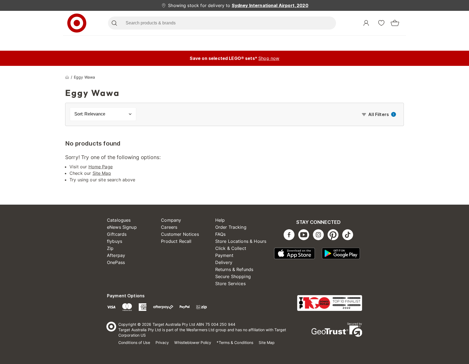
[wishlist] (381, 23)
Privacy (162, 342)
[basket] (395, 23)
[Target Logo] (76, 23)
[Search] (114, 23)
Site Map (102, 173)
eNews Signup (122, 227)
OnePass (116, 262)
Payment (224, 255)
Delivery (223, 262)
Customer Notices (180, 234)
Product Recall (176, 241)
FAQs (220, 234)
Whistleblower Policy (192, 342)
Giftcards (116, 234)
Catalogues (119, 220)
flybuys (114, 241)
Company (171, 220)
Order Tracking (230, 227)
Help (220, 220)
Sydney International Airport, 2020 (270, 5)
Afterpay (116, 255)
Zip (110, 248)
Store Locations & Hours (240, 241)
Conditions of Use (134, 342)
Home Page (100, 166)
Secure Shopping (233, 276)
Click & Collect (230, 248)
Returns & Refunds (234, 269)
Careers (169, 227)
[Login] (366, 23)
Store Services (230, 283)
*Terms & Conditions (235, 342)
